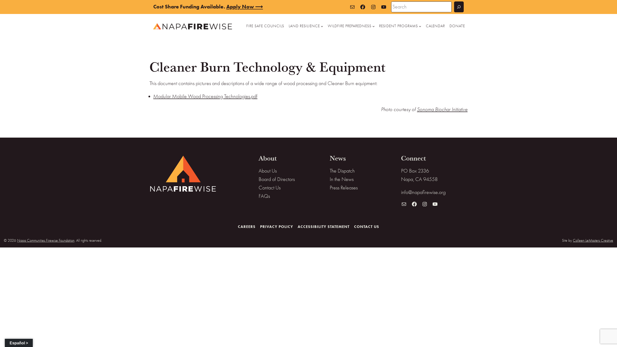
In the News (342, 179)
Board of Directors (277, 179)
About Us (268, 171)
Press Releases (344, 188)
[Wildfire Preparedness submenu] (373, 26)
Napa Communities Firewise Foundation (45, 240)
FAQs (264, 196)
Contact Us (270, 188)
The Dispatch (342, 171)
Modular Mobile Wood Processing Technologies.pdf (205, 96)
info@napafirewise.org (423, 192)
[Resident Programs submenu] (420, 26)
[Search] (459, 6)
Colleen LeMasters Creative (593, 240)
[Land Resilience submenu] (322, 26)
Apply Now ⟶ (244, 6)
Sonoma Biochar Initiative (442, 109)
